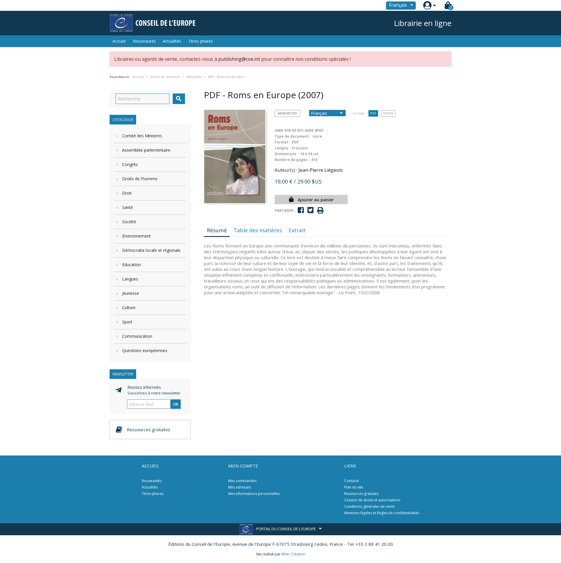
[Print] (320, 210)
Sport (127, 322)
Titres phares (200, 41)
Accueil (119, 41)
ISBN (279, 130)
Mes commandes (242, 480)
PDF (373, 113)
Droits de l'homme (139, 178)
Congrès (130, 164)
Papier (388, 113)
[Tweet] (310, 210)
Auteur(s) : (286, 170)
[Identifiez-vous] (427, 5)
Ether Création (293, 554)
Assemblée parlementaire (146, 150)
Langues (130, 279)
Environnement (136, 236)
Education (131, 264)
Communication (137, 336)
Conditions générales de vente (369, 506)
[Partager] (301, 210)
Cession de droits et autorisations (372, 500)
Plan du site (353, 487)
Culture (129, 307)
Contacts (351, 480)
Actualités (172, 41)
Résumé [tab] (217, 230)
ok (175, 404)
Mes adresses (239, 487)
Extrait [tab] (297, 230)
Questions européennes (144, 350)
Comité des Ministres (142, 135)
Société (129, 221)
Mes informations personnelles (254, 493)
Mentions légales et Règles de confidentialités (381, 512)
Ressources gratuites (361, 493)
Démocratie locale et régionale (151, 250)
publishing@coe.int (239, 59)
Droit (127, 193)
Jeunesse (130, 293)
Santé (127, 207)
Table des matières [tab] (257, 230)
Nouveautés (144, 41)
